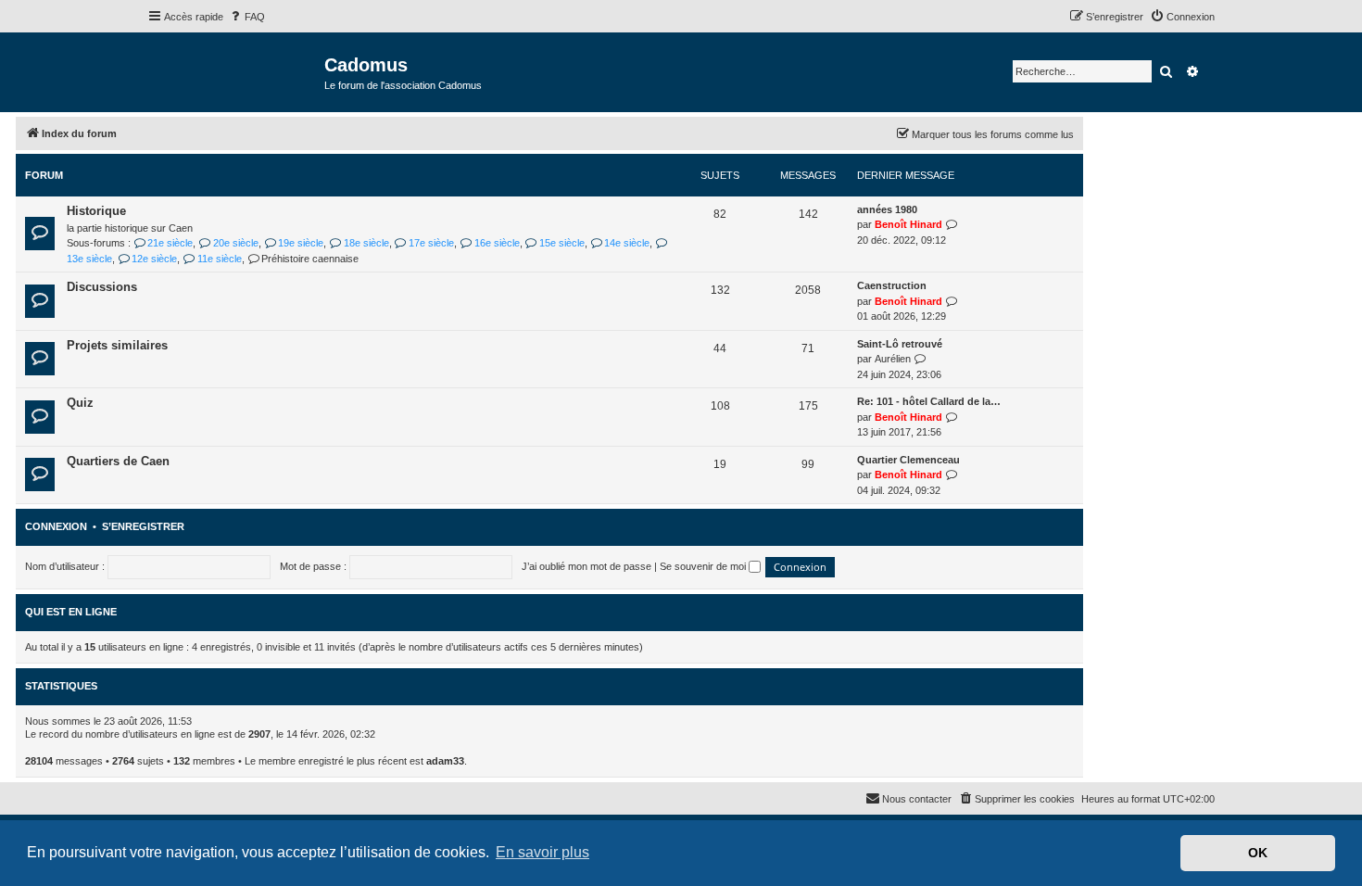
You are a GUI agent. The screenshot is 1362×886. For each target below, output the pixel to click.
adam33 (445, 760)
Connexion (56, 526)
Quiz (80, 403)
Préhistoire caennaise (310, 258)
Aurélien (893, 358)
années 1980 (887, 209)
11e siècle (219, 258)
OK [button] (1257, 852)
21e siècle (170, 242)
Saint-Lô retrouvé (899, 343)
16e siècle (496, 242)
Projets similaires (117, 345)
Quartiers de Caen (118, 461)
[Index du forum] (235, 71)
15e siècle (562, 242)
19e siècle (300, 242)
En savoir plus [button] (542, 852)
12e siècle (154, 258)
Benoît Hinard (908, 224)
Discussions (102, 287)
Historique (96, 211)
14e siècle (626, 242)
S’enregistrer (143, 526)
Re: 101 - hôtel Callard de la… (929, 401)
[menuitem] (246, 17)
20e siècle (235, 242)
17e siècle (431, 242)
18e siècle (366, 242)
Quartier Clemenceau (908, 459)
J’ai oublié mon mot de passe (586, 566)
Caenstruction (892, 285)
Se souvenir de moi (704, 566)
